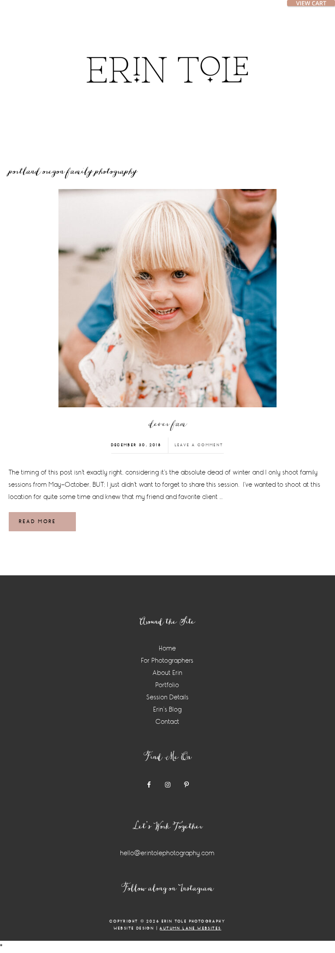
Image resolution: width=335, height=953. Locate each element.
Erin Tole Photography (167, 59)
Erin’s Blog (168, 709)
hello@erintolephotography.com (167, 853)
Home (167, 648)
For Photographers (167, 661)
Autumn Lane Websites (190, 928)
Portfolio (167, 685)
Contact (168, 722)
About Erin (168, 673)
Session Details (168, 697)
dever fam (168, 424)
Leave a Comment (199, 445)
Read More (37, 521)
